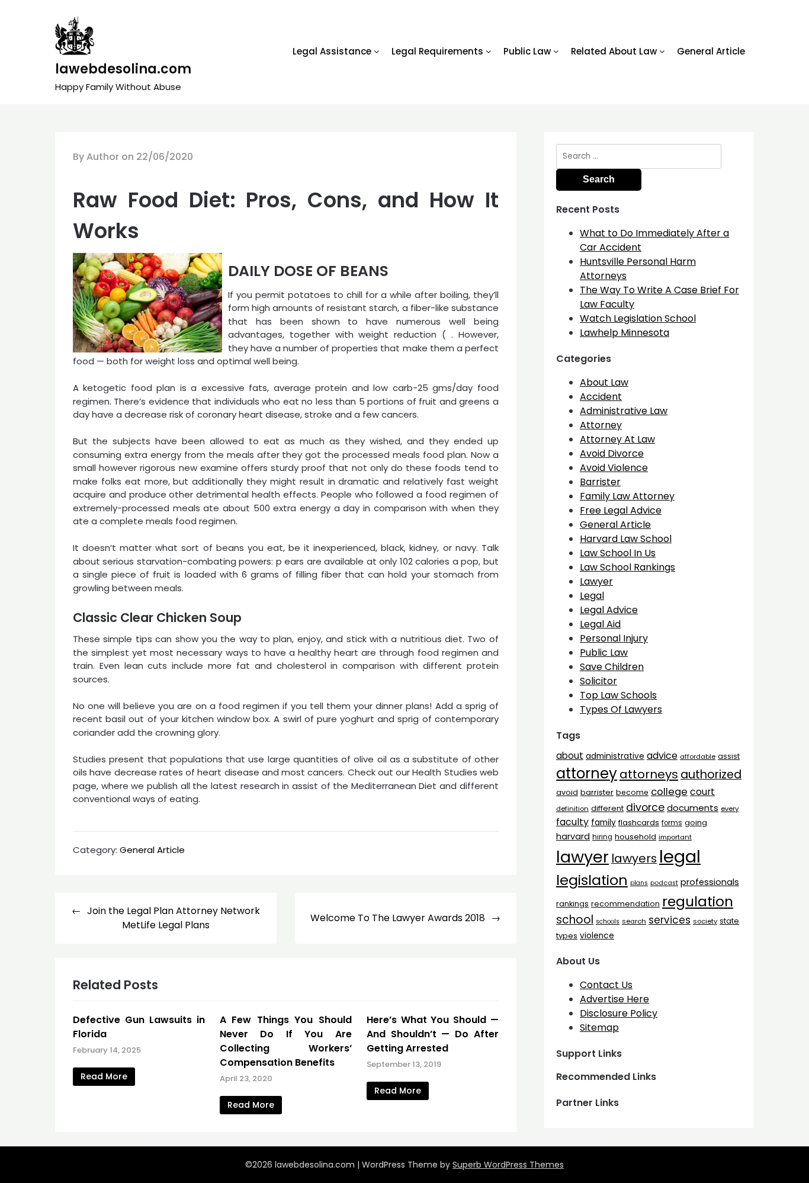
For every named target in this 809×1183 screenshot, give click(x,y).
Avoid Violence (614, 468)
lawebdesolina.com (123, 69)
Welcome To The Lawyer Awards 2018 (397, 918)
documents (692, 808)
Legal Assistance (332, 51)
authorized (710, 775)
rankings (572, 904)
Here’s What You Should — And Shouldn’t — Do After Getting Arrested (433, 1034)
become (632, 792)
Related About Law (614, 51)
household (635, 836)
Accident (601, 396)
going (696, 822)
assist (729, 756)
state (729, 921)
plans (639, 883)
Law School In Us (618, 553)
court (702, 792)
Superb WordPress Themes (508, 1165)
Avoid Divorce (612, 453)
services (670, 920)
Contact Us (606, 985)
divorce (645, 807)
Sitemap (599, 1027)
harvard (573, 836)
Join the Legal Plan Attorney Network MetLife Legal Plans (173, 918)
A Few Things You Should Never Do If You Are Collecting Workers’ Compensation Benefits (286, 1041)
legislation (592, 880)
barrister (597, 792)
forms (672, 823)
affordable (697, 756)
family (603, 822)
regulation (697, 901)
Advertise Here (614, 999)
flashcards (638, 822)
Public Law (527, 51)
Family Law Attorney (627, 496)
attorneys (648, 774)
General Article (711, 51)
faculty (572, 822)
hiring (602, 837)
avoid (567, 792)
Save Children (612, 667)
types (566, 935)
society (705, 921)
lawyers (634, 858)
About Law (604, 382)
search (634, 921)
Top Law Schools (618, 695)
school (574, 920)
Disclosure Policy (618, 1013)
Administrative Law (623, 411)
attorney (586, 773)
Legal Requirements (437, 51)
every (730, 808)
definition (572, 808)
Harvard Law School (626, 539)
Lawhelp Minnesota (624, 332)
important (675, 837)
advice (662, 755)
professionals (709, 882)
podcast (664, 883)
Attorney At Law (617, 439)
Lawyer (596, 581)
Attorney (601, 425)
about (569, 755)
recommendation (625, 904)
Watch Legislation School (638, 318)
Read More (104, 1076)
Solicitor (598, 681)
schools (607, 921)
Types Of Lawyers (621, 709)
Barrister (600, 482)
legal (680, 856)
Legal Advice (609, 610)
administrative (615, 756)
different (607, 808)
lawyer (582, 857)
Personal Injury (614, 638)
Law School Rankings (627, 567)
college (669, 792)
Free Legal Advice (621, 510)
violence (597, 935)
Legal (592, 595)
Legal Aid (600, 624)
